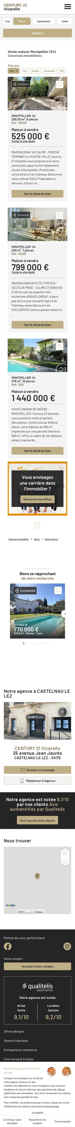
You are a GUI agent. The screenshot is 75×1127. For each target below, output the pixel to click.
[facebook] (8, 946)
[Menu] (67, 6)
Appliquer (37, 33)
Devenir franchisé (16, 1040)
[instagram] (67, 946)
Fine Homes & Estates (19, 1059)
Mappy (39, 911)
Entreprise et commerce (20, 1050)
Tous (7, 21)
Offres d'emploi (14, 1031)
